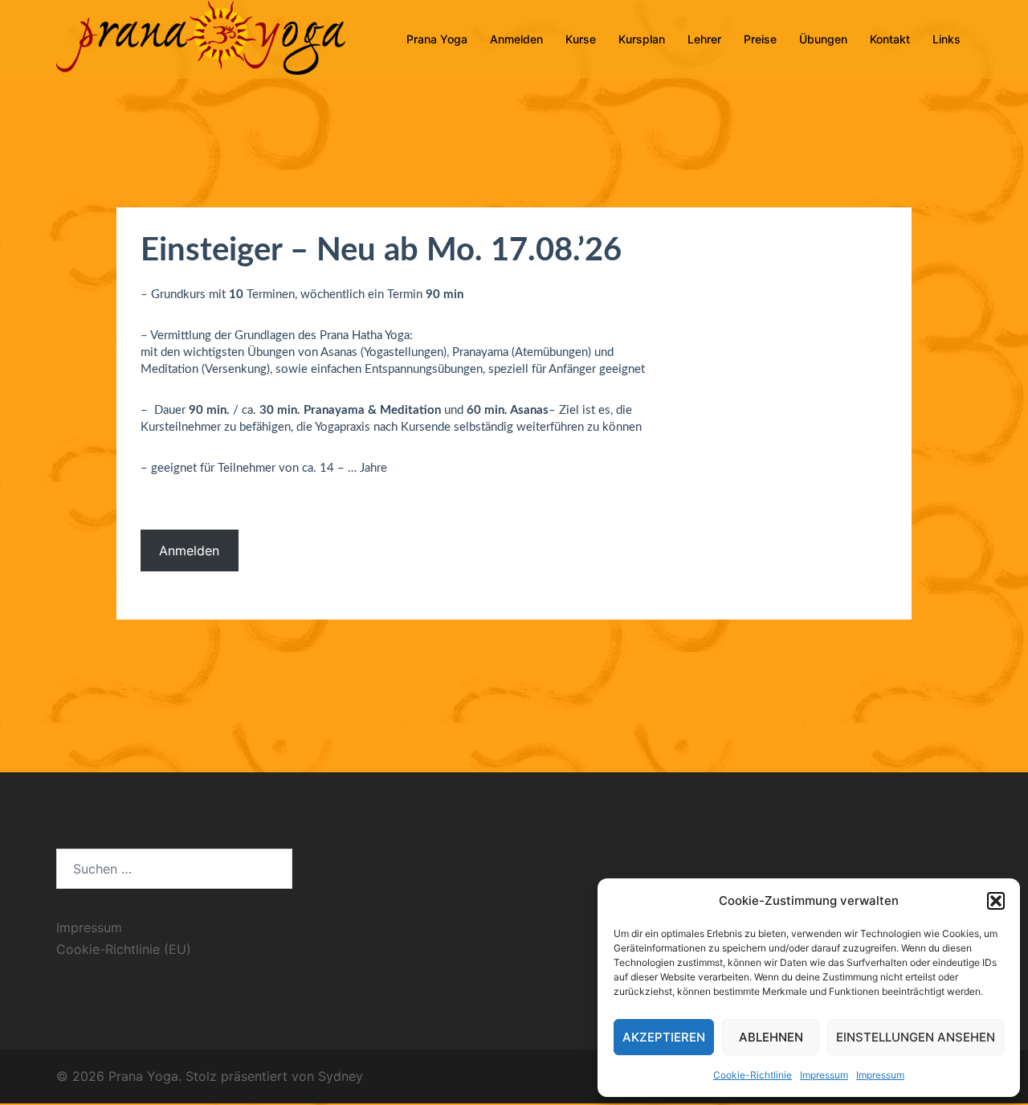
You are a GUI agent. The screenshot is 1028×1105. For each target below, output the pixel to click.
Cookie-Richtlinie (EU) (123, 949)
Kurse (580, 39)
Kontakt (890, 39)
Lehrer (704, 39)
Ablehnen (771, 1037)
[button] (996, 901)
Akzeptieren (663, 1037)
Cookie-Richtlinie (752, 1075)
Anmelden (516, 39)
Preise (760, 39)
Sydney (340, 1076)
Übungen (823, 39)
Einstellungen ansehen (915, 1037)
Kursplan (641, 39)
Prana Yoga (436, 39)
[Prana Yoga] (200, 39)
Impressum (824, 1075)
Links (946, 39)
